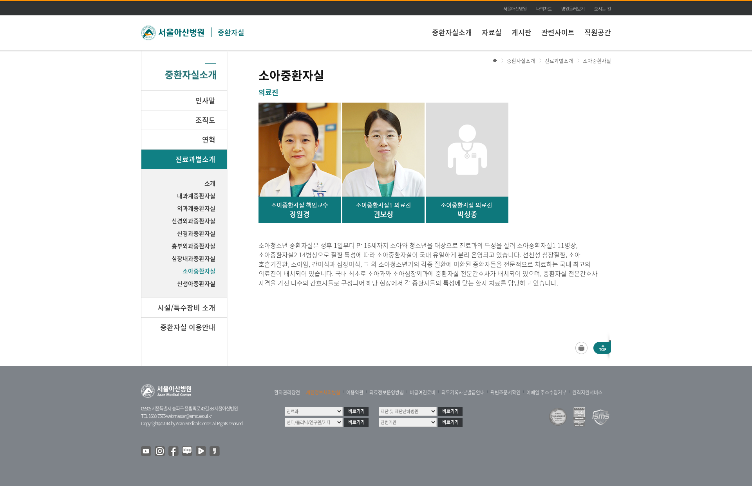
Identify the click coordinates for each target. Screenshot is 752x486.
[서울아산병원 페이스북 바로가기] (173, 451)
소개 (209, 183)
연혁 (208, 139)
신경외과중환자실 (193, 221)
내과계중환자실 (196, 196)
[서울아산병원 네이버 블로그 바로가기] (187, 451)
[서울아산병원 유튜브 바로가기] (146, 451)
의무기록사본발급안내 (462, 392)
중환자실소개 (452, 32)
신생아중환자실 (196, 283)
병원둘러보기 (573, 8)
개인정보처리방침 (323, 392)
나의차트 (544, 8)
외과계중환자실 (196, 208)
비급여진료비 (423, 392)
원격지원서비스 (587, 392)
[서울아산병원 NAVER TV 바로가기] (201, 451)
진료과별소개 (559, 60)
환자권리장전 (287, 392)
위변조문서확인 (505, 392)
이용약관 (354, 392)
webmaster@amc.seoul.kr (189, 415)
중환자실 (231, 32)
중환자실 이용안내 (187, 327)
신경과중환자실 (196, 233)
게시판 (521, 32)
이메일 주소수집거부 (546, 392)
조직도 (205, 120)
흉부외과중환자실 (193, 246)
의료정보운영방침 (386, 392)
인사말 (205, 100)
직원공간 (597, 32)
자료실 (492, 32)
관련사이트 (558, 32)
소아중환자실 (597, 60)
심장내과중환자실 (193, 258)
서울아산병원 (515, 8)
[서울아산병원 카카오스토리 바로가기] (215, 451)
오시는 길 (602, 8)
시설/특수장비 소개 (186, 307)
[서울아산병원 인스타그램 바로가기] (160, 451)
